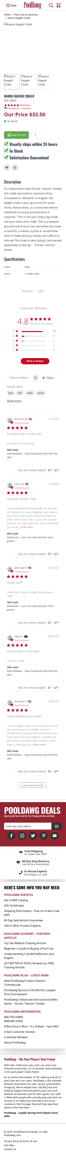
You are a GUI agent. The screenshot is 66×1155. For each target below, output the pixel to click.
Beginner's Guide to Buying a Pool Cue (28, 948)
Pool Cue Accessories (26, 14)
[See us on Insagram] (22, 836)
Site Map (9, 1145)
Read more (27, 527)
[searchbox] (19, 377)
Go (57, 826)
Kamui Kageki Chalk (19, 17)
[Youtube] (55, 836)
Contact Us (10, 1149)
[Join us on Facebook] (11, 836)
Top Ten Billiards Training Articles (25, 943)
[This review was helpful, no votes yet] (49, 470)
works (40, 393)
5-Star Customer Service (19, 1032)
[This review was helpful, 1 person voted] (49, 623)
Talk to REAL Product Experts (22, 926)
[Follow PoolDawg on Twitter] (33, 836)
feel (20, 393)
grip (10, 393)
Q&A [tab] (41, 291)
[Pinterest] (44, 836)
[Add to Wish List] (6, 167)
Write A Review (35, 361)
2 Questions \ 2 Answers (19, 108)
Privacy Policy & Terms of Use (20, 1141)
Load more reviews (33, 785)
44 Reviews (24, 105)
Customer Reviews (16, 1037)
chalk (30, 393)
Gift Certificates (14, 905)
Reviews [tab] (27, 291)
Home (7, 14)
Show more (14, 401)
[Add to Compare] (15, 167)
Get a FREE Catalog (16, 900)
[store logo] (33, 5)
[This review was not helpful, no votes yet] (55, 470)
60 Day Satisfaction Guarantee (23, 920)
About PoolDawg (15, 1042)
